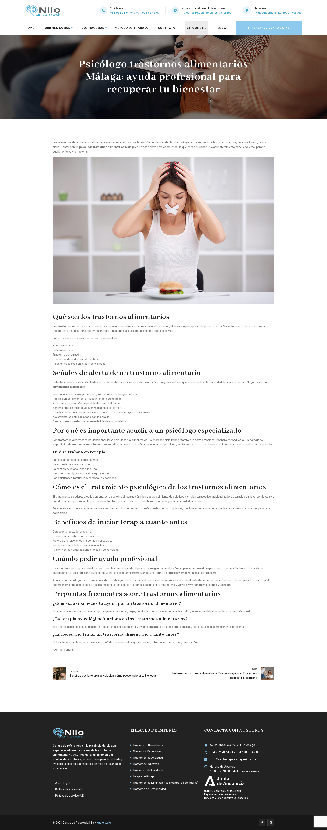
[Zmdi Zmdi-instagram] (270, 822)
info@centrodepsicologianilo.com (203, 8)
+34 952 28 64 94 (221, 752)
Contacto (166, 28)
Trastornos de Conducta (148, 770)
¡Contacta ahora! (63, 649)
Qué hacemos (93, 28)
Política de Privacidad (68, 789)
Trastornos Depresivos (147, 751)
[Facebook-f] (262, 822)
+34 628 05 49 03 (247, 752)
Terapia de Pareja (143, 776)
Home (29, 28)
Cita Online (196, 28)
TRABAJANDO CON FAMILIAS (269, 27)
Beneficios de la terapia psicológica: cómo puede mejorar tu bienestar (113, 675)
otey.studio (104, 822)
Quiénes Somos (57, 28)
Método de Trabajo (131, 28)
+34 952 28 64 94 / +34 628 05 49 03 (135, 12)
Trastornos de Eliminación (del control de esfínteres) (165, 782)
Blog (222, 28)
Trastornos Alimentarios (148, 745)
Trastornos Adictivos (146, 764)
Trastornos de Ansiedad (148, 757)
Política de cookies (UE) (70, 795)
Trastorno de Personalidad (149, 789)
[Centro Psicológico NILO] (43, 10)
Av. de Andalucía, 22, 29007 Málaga (278, 12)
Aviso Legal (62, 783)
